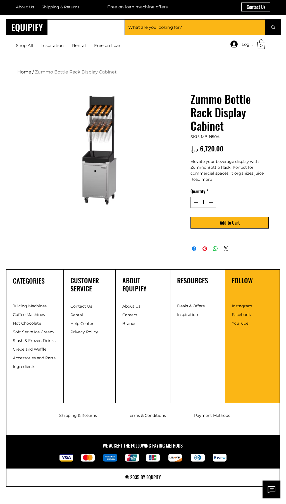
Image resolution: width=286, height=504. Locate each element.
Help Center (82, 323)
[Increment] (211, 202)
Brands (129, 323)
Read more (201, 179)
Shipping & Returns (78, 415)
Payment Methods (212, 415)
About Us (25, 6)
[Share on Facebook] (194, 248)
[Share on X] (226, 248)
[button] (261, 44)
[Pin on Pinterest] (204, 248)
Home (24, 72)
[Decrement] (195, 202)
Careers (129, 314)
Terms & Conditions (147, 415)
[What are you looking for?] (273, 27)
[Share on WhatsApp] (215, 248)
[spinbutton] (203, 202)
